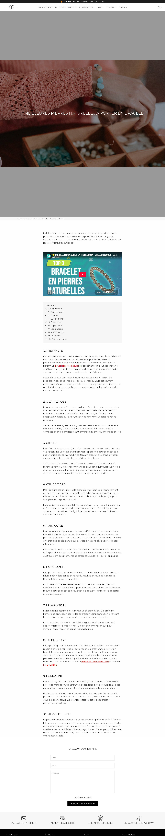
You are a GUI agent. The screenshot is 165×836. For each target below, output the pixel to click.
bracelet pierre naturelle (68, 366)
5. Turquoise (55, 322)
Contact (123, 7)
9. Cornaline (54, 335)
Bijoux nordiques (69, 7)
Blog (99, 7)
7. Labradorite (55, 329)
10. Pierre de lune (57, 339)
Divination (87, 7)
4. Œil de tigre (55, 319)
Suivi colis (111, 7)
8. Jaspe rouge (56, 332)
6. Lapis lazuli (55, 325)
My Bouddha (50, 665)
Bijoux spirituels (47, 7)
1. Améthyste (55, 308)
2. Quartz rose (55, 312)
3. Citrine (53, 315)
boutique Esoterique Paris (95, 661)
